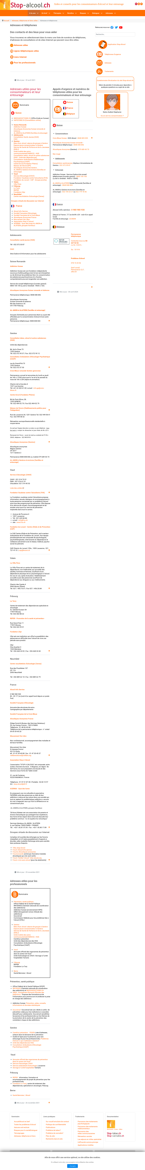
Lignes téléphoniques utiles (26, 51)
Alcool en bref (24, 1122)
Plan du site (50, 1136)
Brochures (110, 1129)
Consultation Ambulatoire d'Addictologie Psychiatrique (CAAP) (29, 160)
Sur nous (49, 1122)
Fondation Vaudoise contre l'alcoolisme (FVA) (31, 178)
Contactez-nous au (78, 241)
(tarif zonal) (75, 268)
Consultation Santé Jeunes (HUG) (26, 137)
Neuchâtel (17, 194)
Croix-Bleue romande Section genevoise (25, 371)
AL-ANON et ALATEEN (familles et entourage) (30, 133)
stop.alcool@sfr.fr (20, 784)
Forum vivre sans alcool (21, 860)
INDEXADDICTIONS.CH (22, 118)
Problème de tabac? (53, 1130)
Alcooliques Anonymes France (25, 217)
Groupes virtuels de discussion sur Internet (27, 201)
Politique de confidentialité (56, 1124)
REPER (16, 190)
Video (120, 1129)
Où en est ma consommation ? (112, 116)
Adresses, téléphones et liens (24, 1136)
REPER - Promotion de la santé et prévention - (27, 618)
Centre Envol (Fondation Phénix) (26, 164)
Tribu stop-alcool (19, 848)
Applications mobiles (85, 1145)
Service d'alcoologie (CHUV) (21, 475)
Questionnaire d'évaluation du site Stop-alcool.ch (115, 80)
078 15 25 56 (76, 263)
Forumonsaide (18, 854)
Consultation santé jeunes (62, 163)
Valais (16, 182)
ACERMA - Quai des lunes (23, 223)
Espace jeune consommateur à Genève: (28, 145)
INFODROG (17, 988)
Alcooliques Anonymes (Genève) (23, 442)
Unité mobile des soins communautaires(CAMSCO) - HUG (26, 152)
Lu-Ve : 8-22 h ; (76, 245)
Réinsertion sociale (85, 1136)
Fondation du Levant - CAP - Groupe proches (30, 180)
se (20, 113)
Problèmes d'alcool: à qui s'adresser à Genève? (31, 1040)
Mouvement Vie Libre (22, 219)
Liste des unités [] (17, 488)
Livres (116, 1129)
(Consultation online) (27, 120)
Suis (17, 113)
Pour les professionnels (24, 63)
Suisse (71, 102)
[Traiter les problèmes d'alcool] (99, 71)
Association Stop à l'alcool (24, 221)
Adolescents (18, 135)
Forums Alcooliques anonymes (24, 852)
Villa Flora (17, 184)
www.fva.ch (21, 522)
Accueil (16, 1122)
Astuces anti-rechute (21, 1127)
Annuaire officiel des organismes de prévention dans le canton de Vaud (30, 1060)
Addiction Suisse (20, 127)
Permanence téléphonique (76, 235)
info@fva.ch (23, 520)
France (19, 206)
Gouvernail (17, 1010)
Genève (17, 141)
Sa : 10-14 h (75, 250)
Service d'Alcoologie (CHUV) (24, 176)
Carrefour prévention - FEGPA (24, 1033)
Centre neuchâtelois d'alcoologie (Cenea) (29, 196)
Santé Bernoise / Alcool (22, 1095)
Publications (50, 1127)
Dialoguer (33, 1130)
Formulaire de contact (61, 1122)
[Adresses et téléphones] (99, 63)
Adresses (108, 63)
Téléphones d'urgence (113, 54)
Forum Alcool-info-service (22, 850)
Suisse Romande (20, 125)
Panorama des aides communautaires (86, 1132)
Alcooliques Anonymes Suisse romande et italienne (30, 290)
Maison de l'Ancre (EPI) (22, 166)
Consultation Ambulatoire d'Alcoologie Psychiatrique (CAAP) (27, 1046)
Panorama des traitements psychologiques (88, 1123)
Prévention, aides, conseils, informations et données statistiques (29, 1004)
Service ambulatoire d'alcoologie (25, 1066)
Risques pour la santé (22, 1130)
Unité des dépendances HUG (23, 1043)
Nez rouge (57, 154)
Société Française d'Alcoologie (25, 213)
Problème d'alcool (78, 258)
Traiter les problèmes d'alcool (25, 1124)
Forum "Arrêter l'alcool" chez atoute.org (27, 858)
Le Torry (17, 188)
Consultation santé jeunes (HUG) (22, 240)
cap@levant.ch (24, 550)
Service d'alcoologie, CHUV (23, 1064)
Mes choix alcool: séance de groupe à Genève (31, 143)
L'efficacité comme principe (88, 1142)
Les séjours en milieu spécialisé (89, 1139)
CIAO (15, 139)
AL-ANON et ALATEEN (61, 183)
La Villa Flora (15, 563)
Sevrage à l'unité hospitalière (23, 1068)
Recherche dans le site (54, 1139)
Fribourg (17, 186)
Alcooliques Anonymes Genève (25, 168)
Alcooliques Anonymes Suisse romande (67, 143)
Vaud (16, 174)
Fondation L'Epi (19, 192)
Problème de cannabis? (54, 1133)
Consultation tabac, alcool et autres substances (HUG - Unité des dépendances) (31, 156)
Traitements (109, 71)
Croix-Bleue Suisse (60, 138)
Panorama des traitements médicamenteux (88, 1128)
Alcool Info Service (21, 211)
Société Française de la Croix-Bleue (27, 215)
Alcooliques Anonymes (61, 149)
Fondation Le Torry (20, 1084)
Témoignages (19, 1133)
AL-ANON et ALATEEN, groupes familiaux (28, 224)
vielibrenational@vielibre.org (20, 755)
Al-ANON (72, 219)
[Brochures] (111, 1124)
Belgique (71, 113)
